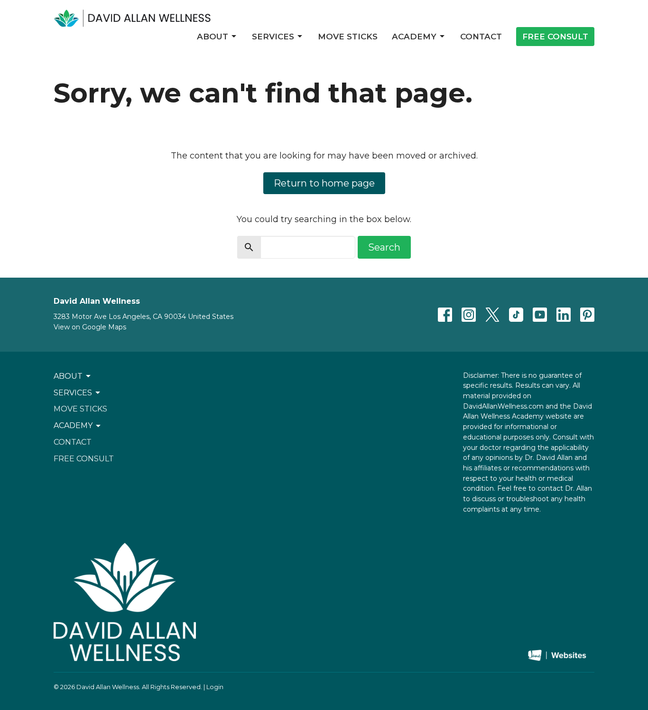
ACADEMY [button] (73, 425)
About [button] (68, 376)
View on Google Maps (90, 327)
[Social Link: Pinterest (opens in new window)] (587, 315)
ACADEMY (414, 36)
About (212, 36)
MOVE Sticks (348, 36)
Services (273, 36)
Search (384, 247)
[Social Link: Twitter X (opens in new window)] (492, 315)
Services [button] (73, 392)
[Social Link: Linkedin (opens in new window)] (563, 315)
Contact (481, 36)
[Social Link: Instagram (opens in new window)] (469, 315)
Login (214, 687)
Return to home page (324, 183)
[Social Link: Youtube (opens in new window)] (540, 315)
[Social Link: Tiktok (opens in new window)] (516, 315)
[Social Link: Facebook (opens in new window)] (445, 315)
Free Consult (555, 36)
